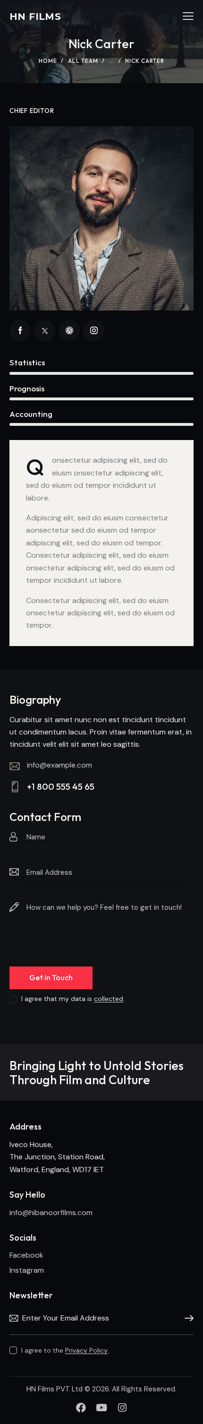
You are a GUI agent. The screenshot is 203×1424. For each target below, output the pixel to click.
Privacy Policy (86, 1350)
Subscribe (186, 1318)
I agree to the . (65, 1350)
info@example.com (59, 765)
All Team (83, 60)
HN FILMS (35, 16)
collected (108, 998)
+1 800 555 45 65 (60, 786)
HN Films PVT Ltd (55, 1389)
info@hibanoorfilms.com (51, 1212)
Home (48, 60)
